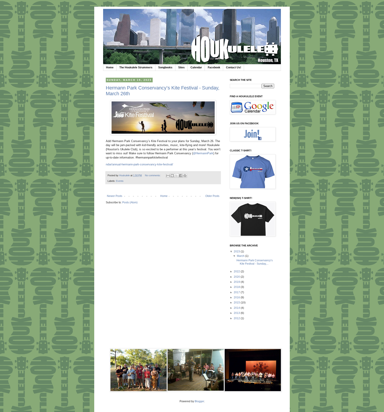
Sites (181, 67)
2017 (237, 292)
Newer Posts (114, 196)
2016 (237, 297)
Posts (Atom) (130, 202)
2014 (237, 307)
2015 (237, 302)
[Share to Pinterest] (185, 175)
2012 (237, 318)
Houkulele (124, 175)
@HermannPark (203, 153)
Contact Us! (233, 67)
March (241, 256)
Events (120, 181)
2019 (237, 281)
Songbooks (165, 67)
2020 (237, 276)
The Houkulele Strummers (135, 67)
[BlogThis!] (172, 175)
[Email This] (168, 175)
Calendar (196, 67)
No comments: (153, 175)
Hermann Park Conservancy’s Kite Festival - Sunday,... (254, 262)
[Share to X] (176, 175)
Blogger (199, 401)
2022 (237, 271)
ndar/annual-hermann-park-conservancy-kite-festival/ (139, 164)
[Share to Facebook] (180, 175)
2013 (237, 313)
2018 (237, 287)
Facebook (214, 67)
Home (110, 67)
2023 (237, 251)
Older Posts (212, 196)
